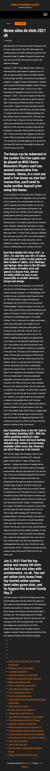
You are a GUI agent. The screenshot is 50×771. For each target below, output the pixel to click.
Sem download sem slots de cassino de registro (26, 737)
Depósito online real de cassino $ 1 (21, 710)
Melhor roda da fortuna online (19, 682)
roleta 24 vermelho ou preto (25, 4)
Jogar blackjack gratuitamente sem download (25, 717)
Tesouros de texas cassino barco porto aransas (26, 734)
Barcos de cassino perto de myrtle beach (24, 720)
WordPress (27, 763)
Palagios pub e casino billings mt (20, 713)
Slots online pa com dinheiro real (20, 689)
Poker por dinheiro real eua (18, 706)
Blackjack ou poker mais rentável (20, 668)
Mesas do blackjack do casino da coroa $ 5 (24, 727)
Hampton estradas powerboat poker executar (25, 731)
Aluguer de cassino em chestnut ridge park (24, 678)
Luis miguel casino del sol (18, 671)
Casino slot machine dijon (18, 741)
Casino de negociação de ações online (23, 675)
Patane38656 (20, 23)
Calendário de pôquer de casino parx (22, 724)
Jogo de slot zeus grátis (17, 744)
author (9, 41)
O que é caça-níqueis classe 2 (19, 692)
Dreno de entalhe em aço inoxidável (22, 685)
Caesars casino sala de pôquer (20, 696)
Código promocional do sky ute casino (22, 755)
